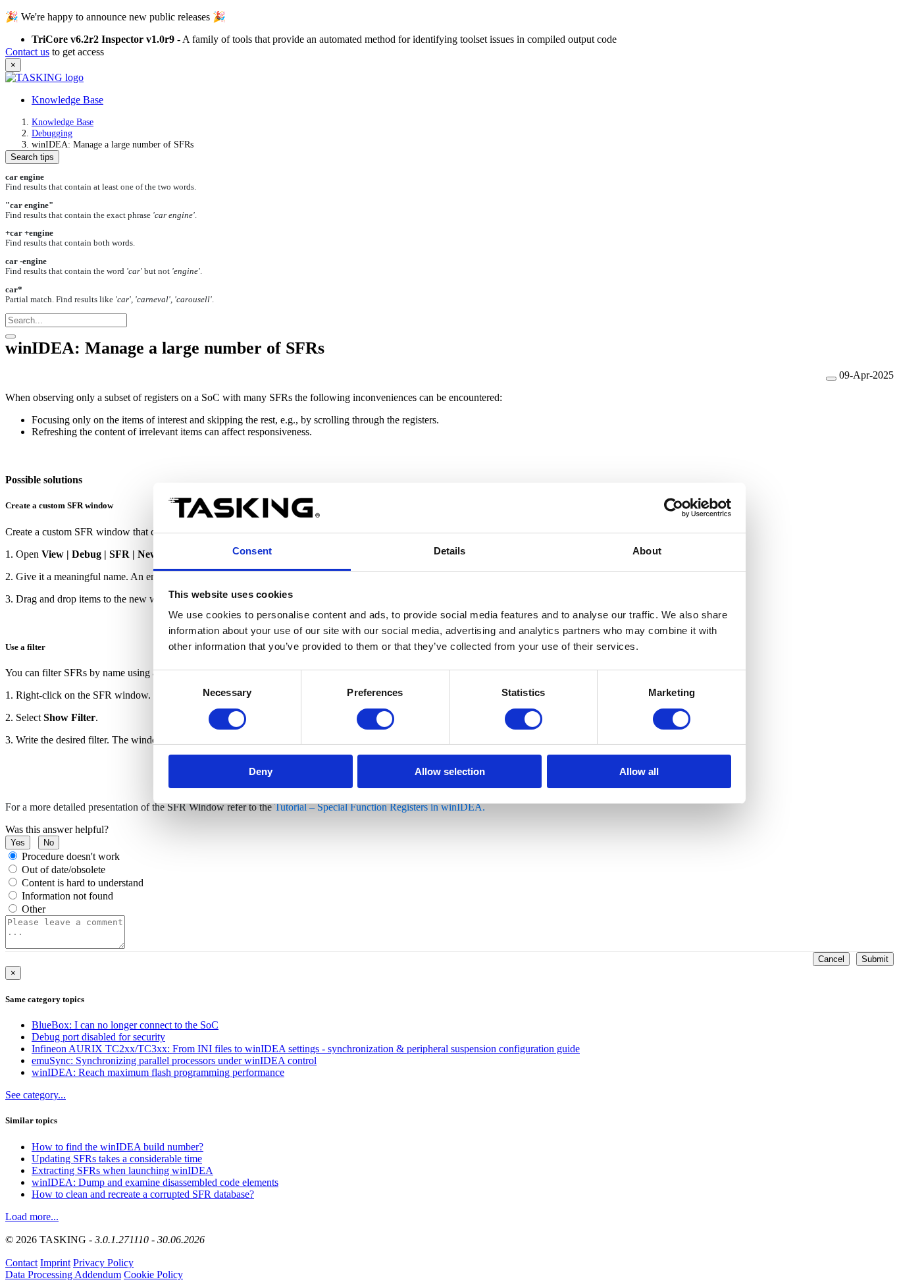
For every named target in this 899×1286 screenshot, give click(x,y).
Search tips (32, 157)
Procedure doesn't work (71, 856)
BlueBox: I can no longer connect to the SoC (125, 1025)
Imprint (55, 1262)
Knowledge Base (67, 99)
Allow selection (450, 771)
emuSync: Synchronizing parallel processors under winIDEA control (174, 1060)
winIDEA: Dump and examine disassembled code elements (155, 1182)
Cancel (831, 959)
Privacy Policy (103, 1262)
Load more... (32, 1216)
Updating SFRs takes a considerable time (117, 1158)
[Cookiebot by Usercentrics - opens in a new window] (673, 508)
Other (33, 909)
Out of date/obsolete (63, 869)
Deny (260, 771)
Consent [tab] (252, 550)
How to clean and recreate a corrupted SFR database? (143, 1194)
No (48, 842)
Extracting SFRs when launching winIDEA (122, 1170)
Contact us (27, 51)
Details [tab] (450, 550)
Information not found (67, 895)
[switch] (375, 719)
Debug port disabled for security (98, 1036)
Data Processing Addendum (63, 1274)
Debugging (52, 133)
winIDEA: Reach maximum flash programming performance (158, 1072)
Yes (18, 842)
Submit (874, 959)
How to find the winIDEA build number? (117, 1146)
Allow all (639, 771)
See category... (35, 1094)
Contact (21, 1262)
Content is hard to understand (82, 882)
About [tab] (646, 550)
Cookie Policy (153, 1274)
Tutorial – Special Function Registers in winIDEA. (378, 807)
